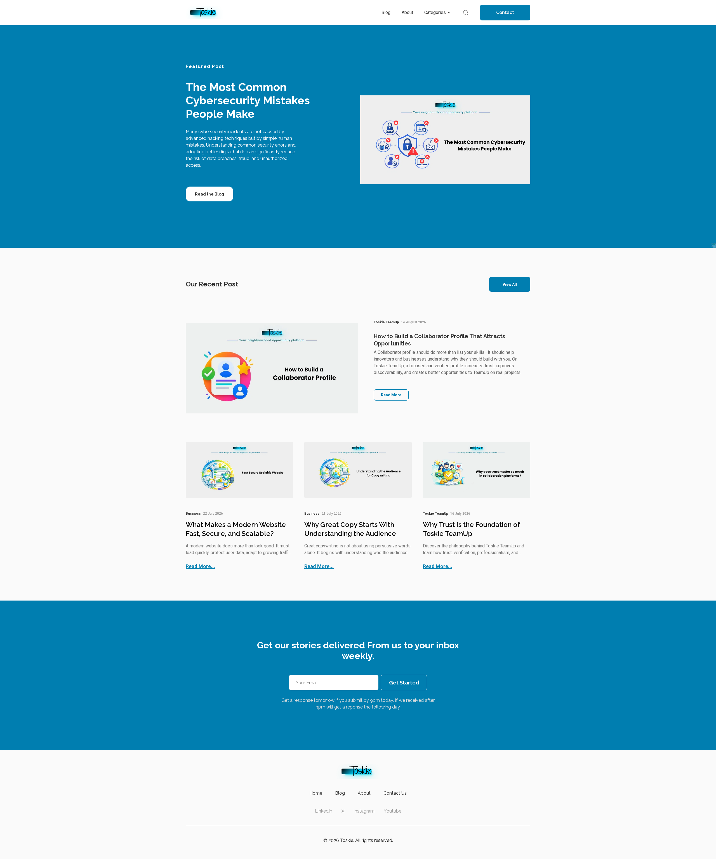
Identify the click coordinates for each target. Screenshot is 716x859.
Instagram (364, 811)
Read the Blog (209, 194)
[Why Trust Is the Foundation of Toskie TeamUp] (476, 470)
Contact (505, 12)
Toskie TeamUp (386, 322)
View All (510, 284)
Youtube (392, 811)
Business (193, 514)
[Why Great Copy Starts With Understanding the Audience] (358, 470)
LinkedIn (323, 811)
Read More (391, 395)
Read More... (200, 566)
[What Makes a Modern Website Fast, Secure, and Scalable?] (239, 470)
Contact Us (395, 793)
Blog (340, 793)
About (364, 793)
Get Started (404, 683)
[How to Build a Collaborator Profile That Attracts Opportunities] (272, 368)
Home (315, 793)
